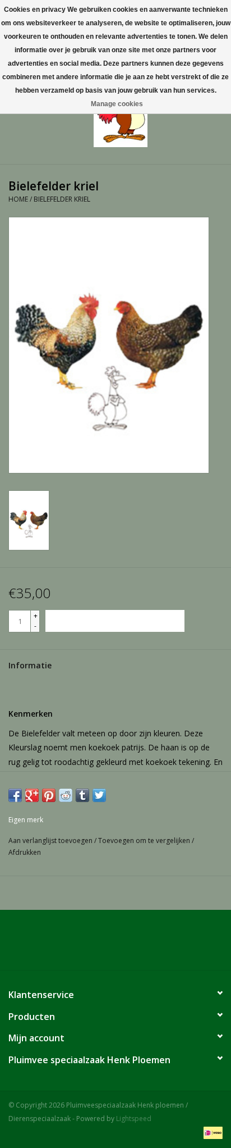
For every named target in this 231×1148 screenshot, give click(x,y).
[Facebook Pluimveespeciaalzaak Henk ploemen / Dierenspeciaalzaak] (115, 944)
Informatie (30, 665)
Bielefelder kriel (62, 199)
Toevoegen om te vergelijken (145, 840)
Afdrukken (24, 852)
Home (18, 199)
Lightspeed (133, 1118)
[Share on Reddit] (65, 795)
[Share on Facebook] (15, 795)
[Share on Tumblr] (82, 795)
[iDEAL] (211, 1132)
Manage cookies (117, 104)
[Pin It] (49, 795)
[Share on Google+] (32, 795)
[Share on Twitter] (99, 795)
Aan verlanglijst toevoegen (51, 840)
